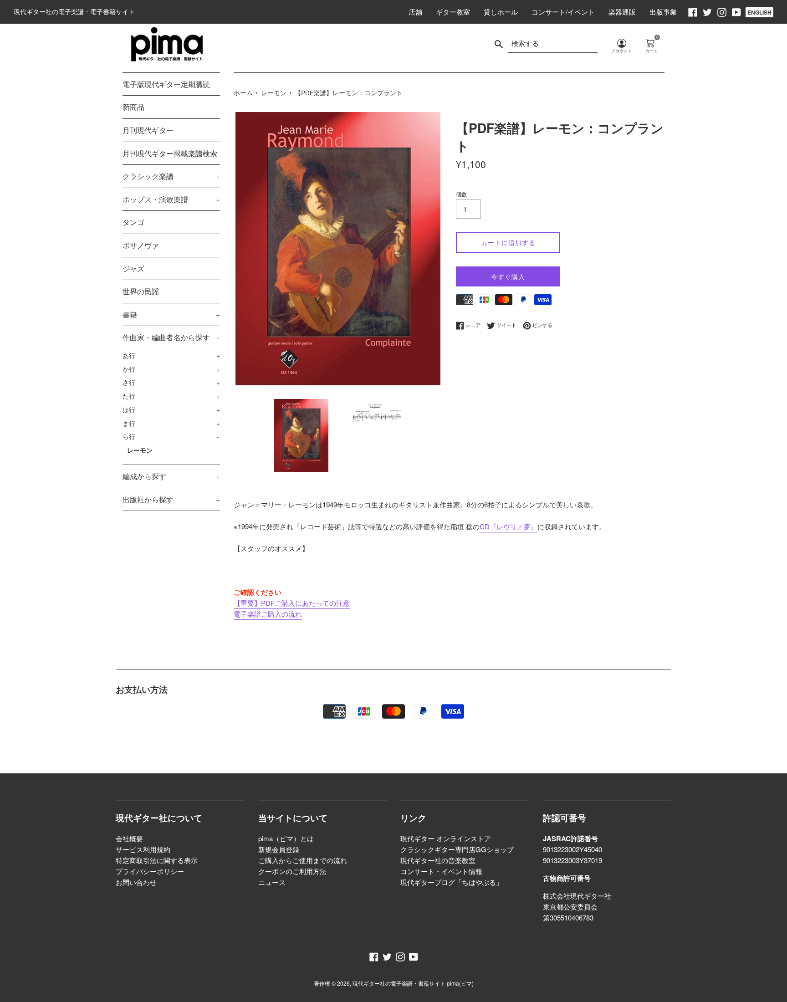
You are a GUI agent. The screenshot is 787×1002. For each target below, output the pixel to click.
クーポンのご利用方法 (292, 871)
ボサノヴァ (141, 245)
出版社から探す (171, 499)
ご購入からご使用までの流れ (302, 860)
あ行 (171, 355)
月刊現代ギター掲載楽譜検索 (170, 153)
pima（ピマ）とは (286, 838)
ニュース (272, 882)
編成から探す (171, 476)
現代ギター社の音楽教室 (437, 860)
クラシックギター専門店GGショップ (457, 849)
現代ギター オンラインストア (445, 838)
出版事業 (663, 11)
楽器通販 (622, 11)
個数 (461, 194)
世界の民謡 (141, 291)
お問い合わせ (136, 882)
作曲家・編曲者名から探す (171, 337)
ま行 (171, 423)
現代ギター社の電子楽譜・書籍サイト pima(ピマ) (413, 983)
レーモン (140, 450)
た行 (171, 395)
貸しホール (501, 11)
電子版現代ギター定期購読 (166, 84)
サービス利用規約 (143, 849)
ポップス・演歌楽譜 (171, 199)
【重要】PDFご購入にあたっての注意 (292, 603)
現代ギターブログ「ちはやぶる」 (451, 882)
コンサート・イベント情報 (441, 871)
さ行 (171, 382)
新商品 (133, 107)
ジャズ (133, 268)
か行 (171, 368)
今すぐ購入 (508, 276)
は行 (171, 409)
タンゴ (133, 222)
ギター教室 (453, 11)
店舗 (415, 11)
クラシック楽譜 (171, 176)
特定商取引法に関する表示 (157, 860)
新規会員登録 (278, 849)
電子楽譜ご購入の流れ (268, 614)
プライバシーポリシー (150, 871)
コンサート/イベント (563, 11)
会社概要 (129, 838)
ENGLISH (759, 12)
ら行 (171, 436)
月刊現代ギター (148, 130)
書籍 (171, 314)
